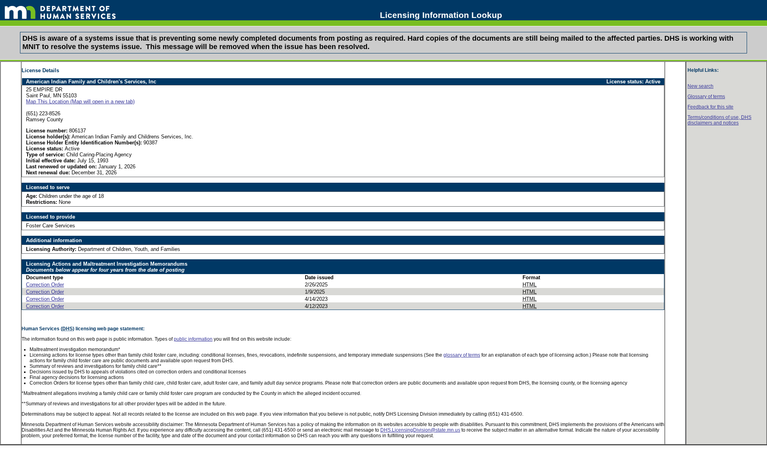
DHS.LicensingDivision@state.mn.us (420, 430)
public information (193, 339)
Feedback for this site (710, 107)
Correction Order (45, 285)
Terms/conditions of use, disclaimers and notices (719, 120)
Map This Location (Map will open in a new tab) (80, 102)
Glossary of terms (706, 96)
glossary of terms (461, 355)
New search (700, 86)
